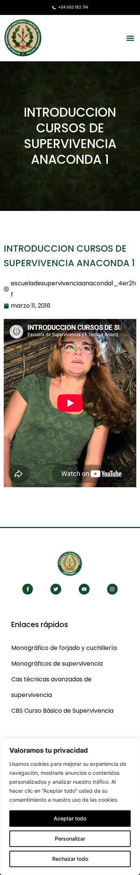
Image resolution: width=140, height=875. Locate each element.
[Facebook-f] (27, 589)
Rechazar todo (70, 859)
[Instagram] (112, 589)
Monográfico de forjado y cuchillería (64, 648)
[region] (70, 806)
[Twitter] (55, 589)
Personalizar (70, 838)
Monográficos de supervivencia (57, 663)
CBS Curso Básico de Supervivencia (62, 710)
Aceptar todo (70, 818)
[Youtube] (84, 589)
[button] (130, 38)
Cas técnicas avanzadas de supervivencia (51, 687)
